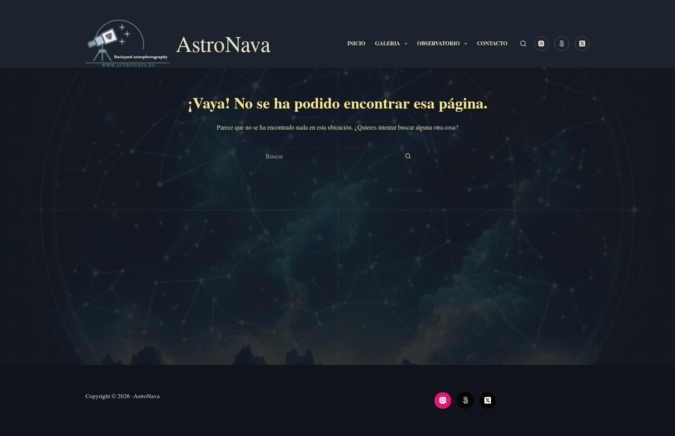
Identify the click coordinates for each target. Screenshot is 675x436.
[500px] (561, 43)
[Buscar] (523, 43)
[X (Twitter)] (582, 43)
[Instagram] (541, 43)
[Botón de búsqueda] (407, 155)
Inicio (356, 43)
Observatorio (438, 43)
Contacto (492, 43)
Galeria (387, 43)
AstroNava (223, 43)
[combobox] (330, 156)
